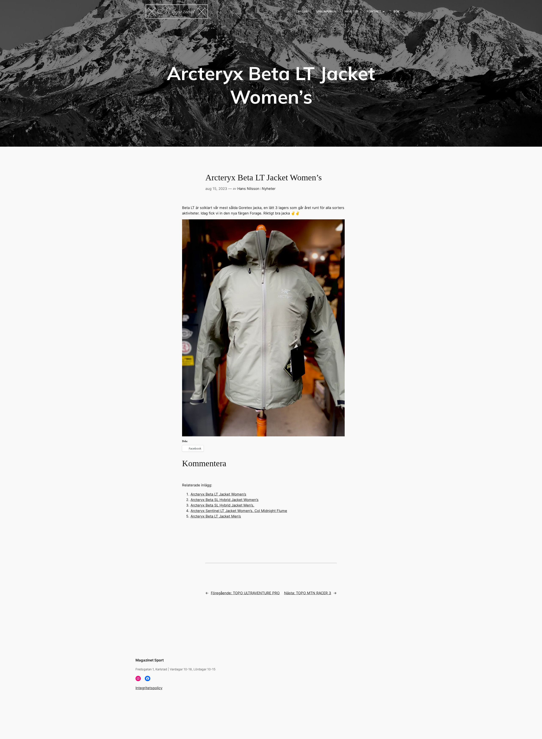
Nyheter (351, 11)
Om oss (302, 11)
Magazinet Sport (150, 660)
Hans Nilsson (248, 188)
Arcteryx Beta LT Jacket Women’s (218, 494)
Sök (397, 11)
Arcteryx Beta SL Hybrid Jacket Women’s (225, 500)
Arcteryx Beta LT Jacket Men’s (216, 516)
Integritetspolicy (149, 688)
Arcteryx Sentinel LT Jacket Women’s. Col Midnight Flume (239, 511)
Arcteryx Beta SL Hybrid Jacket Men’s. (222, 505)
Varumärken (326, 11)
